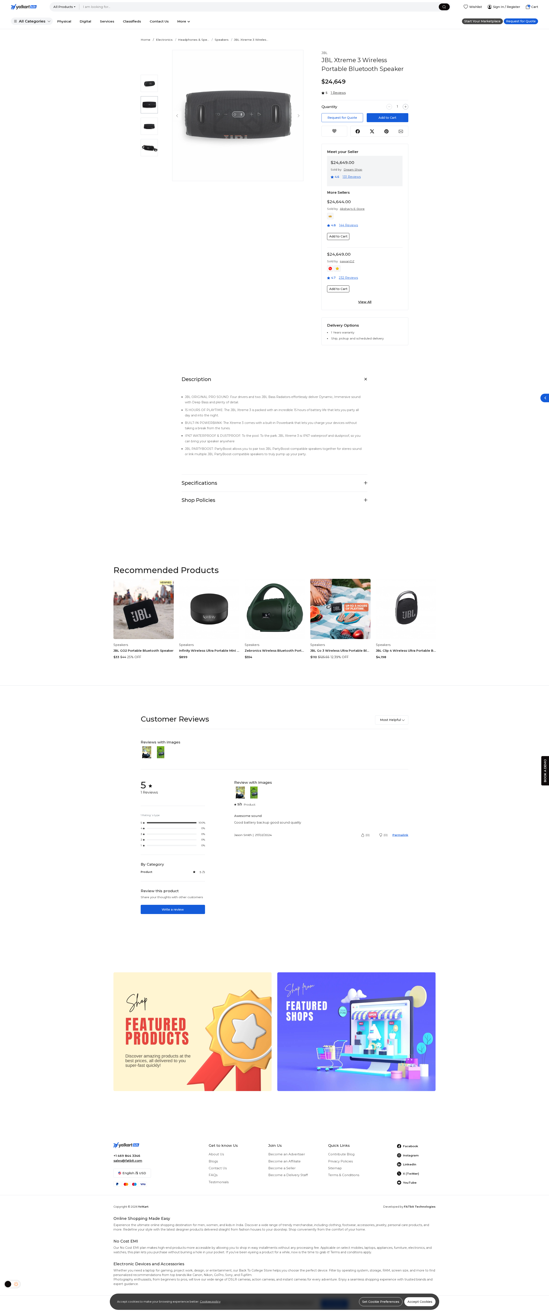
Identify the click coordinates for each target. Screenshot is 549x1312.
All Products (63, 7)
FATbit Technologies (420, 1206)
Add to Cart (387, 118)
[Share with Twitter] (372, 131)
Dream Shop (353, 169)
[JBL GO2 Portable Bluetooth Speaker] (143, 609)
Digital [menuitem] (85, 21)
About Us (216, 1154)
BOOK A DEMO (545, 770)
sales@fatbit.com (127, 1161)
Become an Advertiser (286, 1154)
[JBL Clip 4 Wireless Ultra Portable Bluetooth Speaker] (406, 609)
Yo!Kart (143, 1206)
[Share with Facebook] (358, 131)
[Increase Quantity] (405, 107)
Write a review (173, 909)
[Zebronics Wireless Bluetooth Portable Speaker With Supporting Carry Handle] (275, 609)
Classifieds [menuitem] (132, 21)
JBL (324, 53)
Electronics (164, 39)
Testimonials (219, 1182)
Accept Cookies (419, 1302)
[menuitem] (32, 21)
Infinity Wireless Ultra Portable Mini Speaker (209, 651)
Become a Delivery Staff (288, 1175)
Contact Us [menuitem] (159, 21)
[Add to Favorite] (334, 131)
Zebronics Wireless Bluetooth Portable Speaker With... (275, 651)
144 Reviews (348, 225)
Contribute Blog (341, 1154)
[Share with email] (401, 131)
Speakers (222, 39)
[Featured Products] (192, 1031)
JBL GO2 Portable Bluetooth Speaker (143, 651)
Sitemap (335, 1168)
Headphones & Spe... (193, 39)
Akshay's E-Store (352, 208)
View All (364, 302)
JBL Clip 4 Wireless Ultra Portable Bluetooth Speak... (406, 651)
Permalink (400, 835)
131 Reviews (351, 177)
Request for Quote (521, 21)
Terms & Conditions (343, 1175)
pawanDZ (347, 261)
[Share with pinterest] (386, 131)
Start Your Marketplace (482, 21)
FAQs (213, 1175)
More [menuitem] (181, 21)
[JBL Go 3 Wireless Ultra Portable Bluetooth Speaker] (340, 609)
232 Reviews (348, 278)
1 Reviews (338, 93)
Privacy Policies (340, 1161)
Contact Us (218, 1168)
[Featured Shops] (356, 1031)
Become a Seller (282, 1168)
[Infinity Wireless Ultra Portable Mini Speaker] (209, 609)
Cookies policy (210, 1301)
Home (145, 39)
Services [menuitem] (107, 21)
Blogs (213, 1161)
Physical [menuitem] (64, 21)
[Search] (444, 7)
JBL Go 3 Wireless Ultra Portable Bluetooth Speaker (340, 651)
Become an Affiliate (284, 1161)
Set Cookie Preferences (380, 1302)
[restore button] (544, 398)
